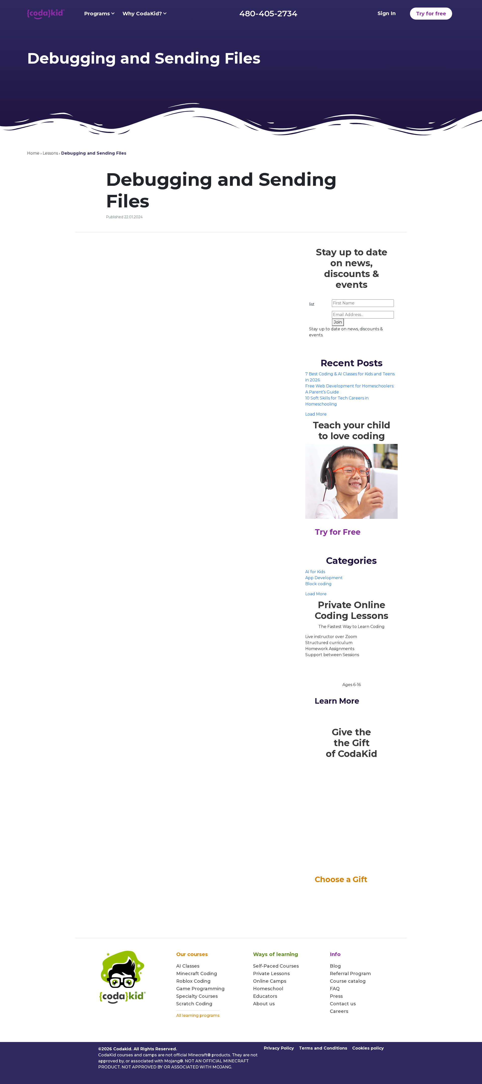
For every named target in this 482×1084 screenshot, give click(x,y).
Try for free (431, 14)
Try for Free (337, 532)
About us (264, 1004)
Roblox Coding (193, 981)
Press (336, 996)
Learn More (337, 701)
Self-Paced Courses (276, 966)
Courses (207, 996)
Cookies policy (368, 1048)
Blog (335, 966)
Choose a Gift (341, 879)
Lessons (50, 153)
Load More (316, 414)
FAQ (335, 988)
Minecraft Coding (196, 973)
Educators (265, 996)
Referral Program (350, 973)
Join (338, 322)
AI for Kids (315, 571)
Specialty (186, 996)
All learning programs (198, 1015)
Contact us (343, 1004)
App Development (324, 577)
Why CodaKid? (142, 14)
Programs (97, 14)
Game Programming (200, 988)
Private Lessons (271, 973)
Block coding (318, 583)
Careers (339, 1011)
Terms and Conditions (323, 1048)
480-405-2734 (268, 13)
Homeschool (268, 988)
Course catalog (348, 981)
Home (33, 153)
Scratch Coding (194, 1004)
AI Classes (187, 966)
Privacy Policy (279, 1048)
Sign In (387, 13)
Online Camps (269, 981)
